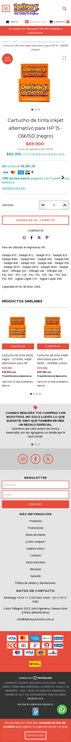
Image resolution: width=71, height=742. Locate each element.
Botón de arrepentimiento (35, 704)
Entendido (35, 735)
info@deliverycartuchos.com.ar (35, 619)
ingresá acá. (35, 699)
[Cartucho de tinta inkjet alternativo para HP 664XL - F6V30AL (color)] (53, 327)
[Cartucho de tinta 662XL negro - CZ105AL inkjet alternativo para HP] (18, 327)
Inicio (5, 41)
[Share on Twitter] (39, 237)
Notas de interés (35, 534)
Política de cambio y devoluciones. (35, 583)
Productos (35, 521)
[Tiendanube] (35, 679)
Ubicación (35, 569)
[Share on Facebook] (32, 237)
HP (15, 41)
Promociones (35, 527)
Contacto (35, 555)
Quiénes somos (35, 548)
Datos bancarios (35, 562)
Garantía (35, 576)
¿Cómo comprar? (35, 541)
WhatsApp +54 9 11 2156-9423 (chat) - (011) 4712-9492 (35, 599)
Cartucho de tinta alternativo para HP (43, 41)
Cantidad (7, 205)
